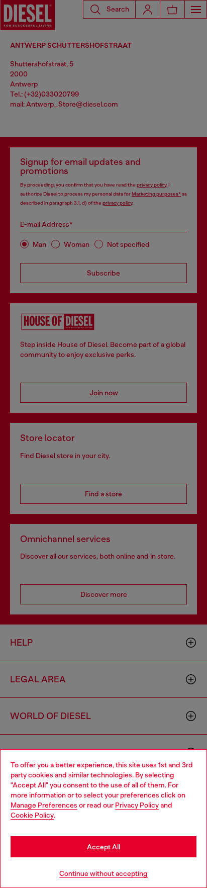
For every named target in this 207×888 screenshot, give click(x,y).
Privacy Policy (137, 805)
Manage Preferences (44, 805)
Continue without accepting (103, 873)
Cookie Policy (32, 815)
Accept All (103, 847)
